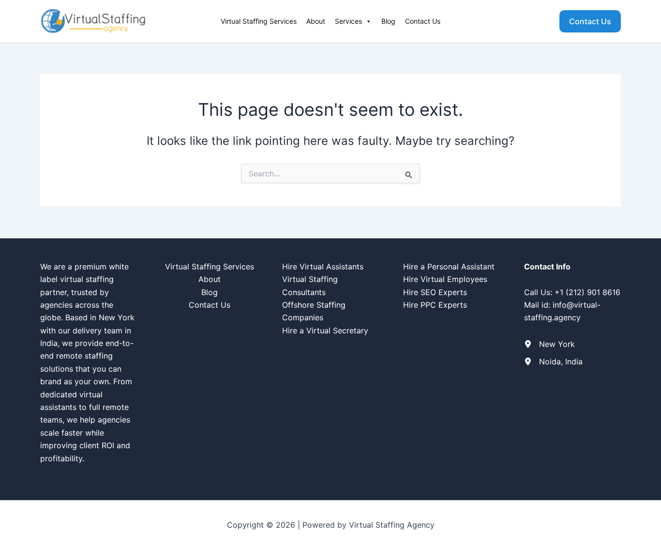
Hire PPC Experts (435, 305)
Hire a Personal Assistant (449, 266)
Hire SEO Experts (435, 292)
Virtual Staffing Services (259, 21)
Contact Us (422, 21)
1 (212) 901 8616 (590, 292)
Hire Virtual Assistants (322, 266)
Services (348, 21)
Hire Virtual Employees (445, 279)
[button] (590, 21)
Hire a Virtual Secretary (325, 330)
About (315, 21)
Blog (388, 21)
